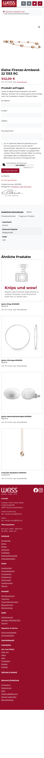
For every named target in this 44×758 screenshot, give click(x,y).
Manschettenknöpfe (9, 556)
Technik (4, 623)
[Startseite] (4, 12)
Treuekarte (5, 661)
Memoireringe (7, 608)
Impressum (5, 685)
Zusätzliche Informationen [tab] (12, 212)
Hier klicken (20, 165)
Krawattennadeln (8, 559)
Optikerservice (7, 617)
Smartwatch (6, 580)
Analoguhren (6, 568)
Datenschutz (6, 688)
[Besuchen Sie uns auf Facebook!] (35, 491)
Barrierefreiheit (7, 700)
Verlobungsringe (7, 596)
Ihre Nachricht (7, 131)
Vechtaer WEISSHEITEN (10, 620)
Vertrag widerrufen (8, 697)
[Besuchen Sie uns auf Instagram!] (41, 491)
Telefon (4, 121)
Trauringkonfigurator (9, 602)
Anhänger (5, 550)
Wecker (4, 586)
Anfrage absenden (10, 171)
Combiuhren (6, 574)
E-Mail (4, 111)
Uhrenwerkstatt (7, 636)
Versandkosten (22, 82)
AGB (3, 691)
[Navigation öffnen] (40, 3)
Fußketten (5, 553)
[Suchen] (23, 3)
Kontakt (4, 667)
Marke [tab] (29, 212)
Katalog (4, 664)
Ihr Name (5, 101)
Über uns (5, 652)
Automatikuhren (8, 571)
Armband (16, 11)
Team (3, 655)
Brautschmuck (7, 605)
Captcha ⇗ (29, 167)
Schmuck (9, 11)
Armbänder (6, 541)
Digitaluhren (6, 577)
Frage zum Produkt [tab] (26, 216)
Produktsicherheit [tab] (8, 216)
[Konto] (29, 3)
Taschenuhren (7, 583)
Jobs (3, 658)
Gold (22, 11)
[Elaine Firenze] (12, 193)
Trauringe (5, 599)
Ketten (4, 547)
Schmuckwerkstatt (8, 633)
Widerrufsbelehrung (9, 694)
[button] (39, 27)
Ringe (3, 544)
